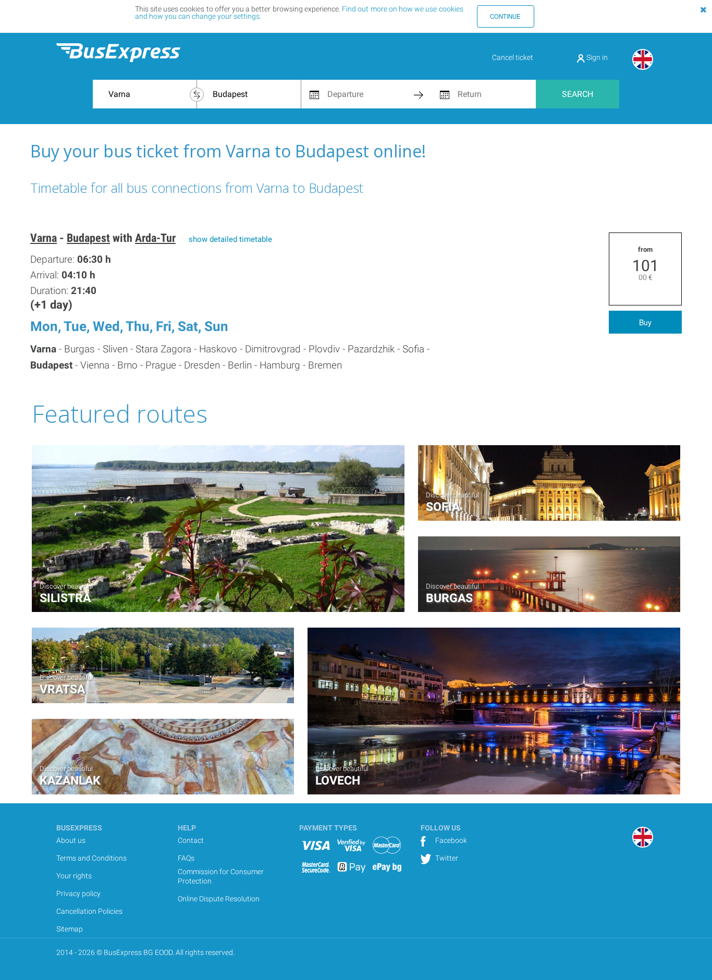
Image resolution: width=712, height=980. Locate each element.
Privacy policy (78, 893)
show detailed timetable (230, 239)
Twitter (446, 858)
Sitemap (69, 929)
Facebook (450, 840)
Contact (191, 840)
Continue (505, 16)
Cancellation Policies (89, 911)
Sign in (596, 57)
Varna (43, 237)
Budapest (88, 237)
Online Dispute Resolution (219, 899)
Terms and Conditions (91, 858)
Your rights (74, 876)
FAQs (186, 858)
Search (577, 94)
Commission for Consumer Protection (221, 876)
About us (70, 840)
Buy (645, 322)
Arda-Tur (155, 237)
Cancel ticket (512, 57)
